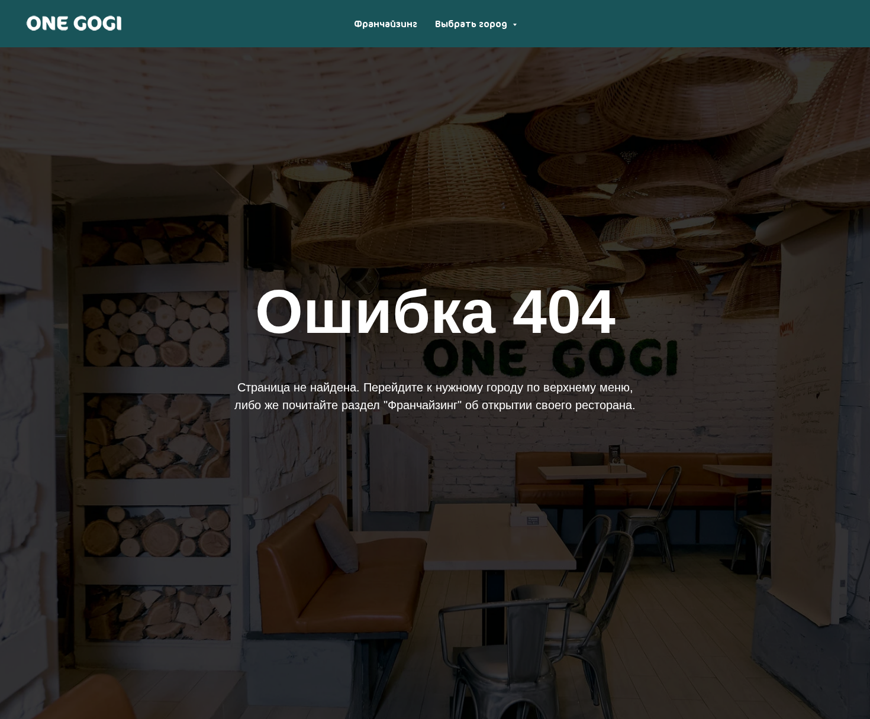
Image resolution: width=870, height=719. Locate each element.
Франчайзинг (385, 23)
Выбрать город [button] (472, 23)
